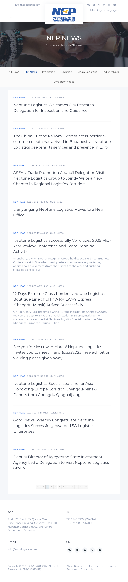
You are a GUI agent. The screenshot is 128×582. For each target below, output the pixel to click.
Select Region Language (103, 10)
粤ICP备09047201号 (30, 569)
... (76, 486)
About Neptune (75, 566)
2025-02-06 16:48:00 (38, 449)
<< (38, 486)
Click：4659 (57, 412)
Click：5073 (57, 376)
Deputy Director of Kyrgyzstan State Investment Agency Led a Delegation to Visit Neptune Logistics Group (61, 462)
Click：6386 (57, 97)
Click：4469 (57, 128)
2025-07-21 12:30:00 (37, 202)
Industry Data (111, 71)
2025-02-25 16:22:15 (37, 339)
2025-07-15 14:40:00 (37, 233)
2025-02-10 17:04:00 (38, 412)
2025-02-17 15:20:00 (37, 376)
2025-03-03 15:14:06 (37, 286)
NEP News (31, 71)
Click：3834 (57, 202)
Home (53, 45)
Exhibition (66, 71)
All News (14, 71)
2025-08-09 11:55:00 (37, 97)
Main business (95, 566)
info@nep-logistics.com (27, 4)
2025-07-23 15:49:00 (38, 165)
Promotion (48, 71)
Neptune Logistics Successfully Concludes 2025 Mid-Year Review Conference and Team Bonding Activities (62, 246)
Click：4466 (58, 165)
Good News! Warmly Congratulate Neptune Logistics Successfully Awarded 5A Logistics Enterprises (53, 426)
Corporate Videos (64, 81)
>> (86, 486)
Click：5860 (58, 449)
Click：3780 (57, 233)
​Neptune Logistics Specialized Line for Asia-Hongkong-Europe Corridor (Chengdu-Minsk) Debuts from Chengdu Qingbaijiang (55, 389)
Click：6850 (57, 286)
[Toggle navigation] (11, 18)
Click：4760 (57, 339)
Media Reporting (87, 71)
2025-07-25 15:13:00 (37, 128)
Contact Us (87, 569)
